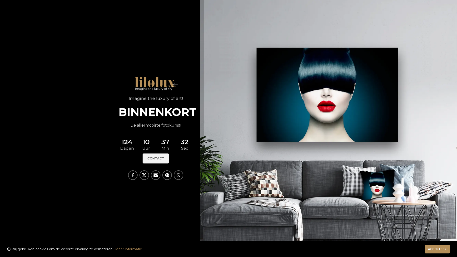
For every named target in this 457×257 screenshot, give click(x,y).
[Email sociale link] (155, 175)
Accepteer (437, 249)
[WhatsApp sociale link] (178, 175)
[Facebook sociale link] (133, 175)
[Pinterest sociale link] (167, 175)
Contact (155, 158)
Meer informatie (128, 249)
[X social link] (144, 175)
